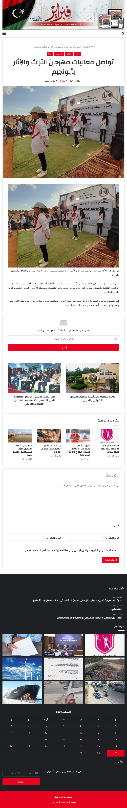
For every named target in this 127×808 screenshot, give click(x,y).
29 (115, 753)
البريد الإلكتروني (111, 538)
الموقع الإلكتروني (53, 538)
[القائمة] (4, 33)
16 (98, 739)
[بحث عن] (123, 33)
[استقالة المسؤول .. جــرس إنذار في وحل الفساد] (22, 645)
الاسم (116, 525)
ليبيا (50, 53)
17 (81, 739)
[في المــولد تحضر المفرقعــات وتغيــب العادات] (49, 435)
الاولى (68, 53)
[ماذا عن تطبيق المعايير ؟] (64, 669)
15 (116, 739)
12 (46, 732)
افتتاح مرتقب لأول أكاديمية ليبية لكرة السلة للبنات (110, 448)
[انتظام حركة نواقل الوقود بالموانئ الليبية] (22, 692)
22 (115, 746)
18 (63, 739)
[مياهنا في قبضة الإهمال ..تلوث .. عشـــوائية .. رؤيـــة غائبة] (20, 435)
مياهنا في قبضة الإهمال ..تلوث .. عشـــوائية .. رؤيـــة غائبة (22, 450)
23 (98, 746)
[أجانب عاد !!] (105, 669)
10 (81, 732)
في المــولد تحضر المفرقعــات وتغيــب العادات (51, 448)
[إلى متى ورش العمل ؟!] (22, 669)
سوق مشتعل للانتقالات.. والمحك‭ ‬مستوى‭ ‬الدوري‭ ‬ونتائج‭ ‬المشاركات (79, 450)
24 (81, 746)
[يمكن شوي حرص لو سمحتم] (64, 692)
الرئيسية (87, 46)
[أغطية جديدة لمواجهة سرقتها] (105, 692)
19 (46, 739)
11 (63, 732)
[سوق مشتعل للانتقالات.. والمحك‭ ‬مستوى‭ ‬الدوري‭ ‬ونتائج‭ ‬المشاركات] (78, 435)
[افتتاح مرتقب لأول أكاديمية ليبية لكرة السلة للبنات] (107, 435)
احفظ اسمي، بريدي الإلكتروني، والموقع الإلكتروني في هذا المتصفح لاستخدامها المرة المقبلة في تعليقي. (70, 550)
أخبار (79, 46)
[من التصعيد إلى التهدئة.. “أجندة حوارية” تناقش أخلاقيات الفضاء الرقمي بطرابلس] (64, 645)
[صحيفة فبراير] (63, 15)
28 (11, 746)
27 (28, 746)
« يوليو (121, 761)
